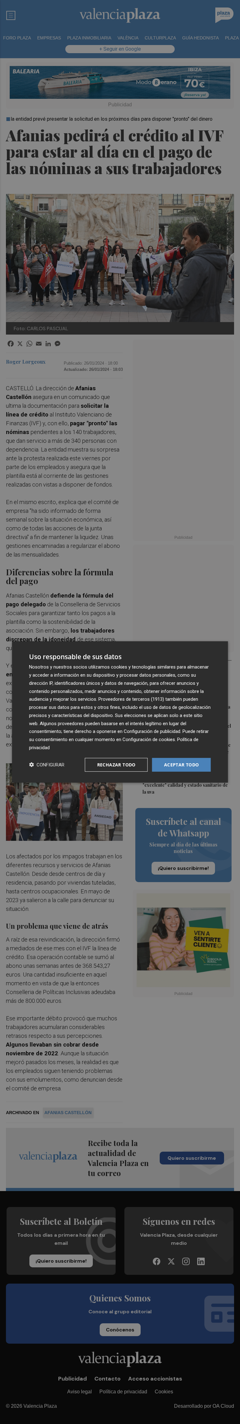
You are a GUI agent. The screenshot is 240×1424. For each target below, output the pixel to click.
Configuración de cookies (148, 739)
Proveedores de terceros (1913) (131, 699)
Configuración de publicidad (152, 731)
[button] (46, 764)
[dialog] (120, 712)
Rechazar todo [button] (116, 764)
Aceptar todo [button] (181, 764)
